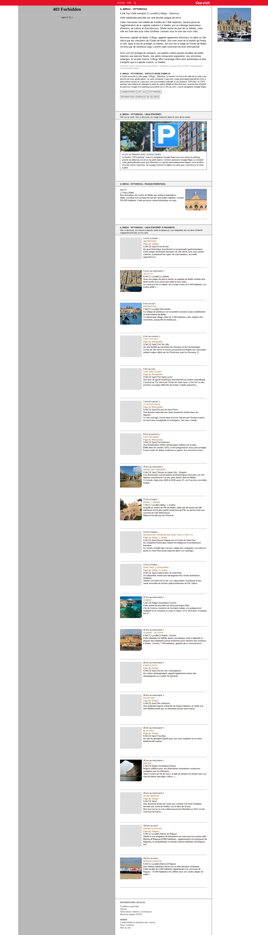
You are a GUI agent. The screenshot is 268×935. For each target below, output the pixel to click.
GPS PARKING (154, 92)
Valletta (148, 274)
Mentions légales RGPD (131, 914)
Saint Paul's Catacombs (156, 567)
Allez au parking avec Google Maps (141, 154)
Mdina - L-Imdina (151, 502)
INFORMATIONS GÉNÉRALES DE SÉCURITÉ (140, 97)
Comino (147, 600)
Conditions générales (129, 906)
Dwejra (147, 763)
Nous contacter (127, 925)
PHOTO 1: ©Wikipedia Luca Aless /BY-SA (167, 66)
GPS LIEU (142, 92)
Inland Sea (149, 698)
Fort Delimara (151, 437)
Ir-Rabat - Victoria (153, 633)
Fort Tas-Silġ (150, 339)
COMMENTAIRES (128, 92)
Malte (123, 190)
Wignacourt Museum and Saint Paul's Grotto (168, 535)
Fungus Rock (150, 665)
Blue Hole (148, 731)
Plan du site (125, 928)
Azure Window (151, 796)
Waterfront (150, 241)
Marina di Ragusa (152, 828)
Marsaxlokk (149, 306)
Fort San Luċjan (152, 372)
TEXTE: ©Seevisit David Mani (140, 66)
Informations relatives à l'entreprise (136, 912)
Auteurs (123, 909)
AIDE (129, 3)
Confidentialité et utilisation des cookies (137, 922)
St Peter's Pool (151, 404)
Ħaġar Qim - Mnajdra (154, 469)
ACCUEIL (121, 3)
